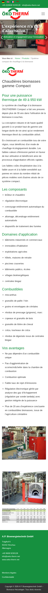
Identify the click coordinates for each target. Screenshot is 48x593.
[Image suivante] (46, 37)
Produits (25, 58)
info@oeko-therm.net (31, 5)
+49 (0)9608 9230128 (11, 5)
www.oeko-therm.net (10, 559)
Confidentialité (8, 577)
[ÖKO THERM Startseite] (15, 14)
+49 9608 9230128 (10, 553)
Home (17, 58)
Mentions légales (9, 573)
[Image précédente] (2, 37)
